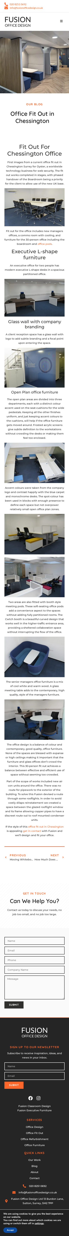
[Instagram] (38, 1098)
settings (39, 1223)
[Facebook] (30, 1098)
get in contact (32, 831)
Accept (10, 1230)
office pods (45, 244)
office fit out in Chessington (46, 826)
